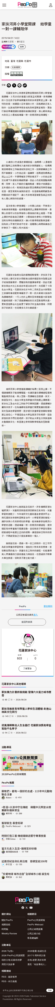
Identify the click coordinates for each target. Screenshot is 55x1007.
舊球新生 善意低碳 (12, 823)
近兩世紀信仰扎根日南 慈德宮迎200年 (24, 861)
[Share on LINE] (19, 85)
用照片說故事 (8, 964)
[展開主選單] (4, 5)
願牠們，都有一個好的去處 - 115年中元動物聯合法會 (27, 792)
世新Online (11, 839)
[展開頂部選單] (50, 5)
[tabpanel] (27, 615)
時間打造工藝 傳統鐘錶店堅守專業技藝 (24, 835)
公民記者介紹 (33, 933)
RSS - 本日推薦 (9, 981)
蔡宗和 (9, 813)
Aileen (8, 797)
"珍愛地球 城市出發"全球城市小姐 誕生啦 (25, 874)
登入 (36, 614)
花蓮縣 (19, 61)
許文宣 (9, 864)
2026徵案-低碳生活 (37, 950)
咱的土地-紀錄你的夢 (12, 959)
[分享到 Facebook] (9, 85)
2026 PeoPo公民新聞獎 (13, 955)
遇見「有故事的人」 (37, 964)
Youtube (31, 907)
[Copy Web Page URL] (25, 85)
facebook (23, 907)
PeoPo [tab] (22, 606)
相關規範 (6, 924)
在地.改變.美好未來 (37, 959)
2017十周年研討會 (37, 955)
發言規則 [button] (48, 606)
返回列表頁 (26, 622)
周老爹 (9, 877)
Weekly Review (9, 933)
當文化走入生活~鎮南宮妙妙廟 (19, 848)
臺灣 (13, 61)
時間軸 (5, 929)
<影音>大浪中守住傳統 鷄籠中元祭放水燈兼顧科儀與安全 (26, 808)
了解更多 (27, 668)
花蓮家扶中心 (27, 650)
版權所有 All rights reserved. (17, 74)
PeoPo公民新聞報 (36, 920)
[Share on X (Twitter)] (14, 85)
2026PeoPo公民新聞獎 (14, 774)
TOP (50, 990)
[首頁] (27, 5)
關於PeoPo (7, 920)
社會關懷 (16, 67)
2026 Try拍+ (8, 950)
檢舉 (22, 47)
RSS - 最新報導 (9, 976)
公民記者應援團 (35, 929)
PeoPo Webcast (13, 826)
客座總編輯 (32, 937)
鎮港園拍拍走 (12, 851)
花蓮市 (27, 61)
